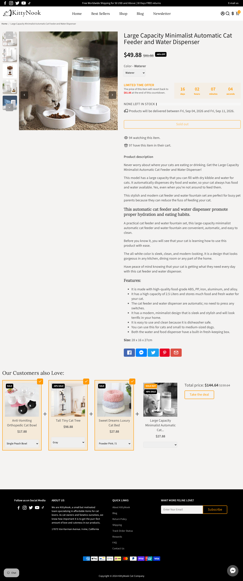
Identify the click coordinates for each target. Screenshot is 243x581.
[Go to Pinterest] (165, 353)
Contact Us (118, 548)
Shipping (117, 525)
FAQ (114, 542)
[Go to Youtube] (23, 3)
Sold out (182, 124)
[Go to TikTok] (29, 3)
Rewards (117, 536)
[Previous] (9, 35)
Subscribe (215, 509)
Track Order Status (122, 531)
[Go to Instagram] (11, 3)
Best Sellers (100, 13)
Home (77, 13)
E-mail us (233, 3)
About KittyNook (121, 507)
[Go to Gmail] (176, 353)
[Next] (9, 107)
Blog (140, 13)
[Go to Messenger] (141, 353)
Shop (123, 13)
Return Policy (119, 519)
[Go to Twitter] (17, 3)
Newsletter (162, 13)
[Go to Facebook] (5, 3)
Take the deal (199, 394)
